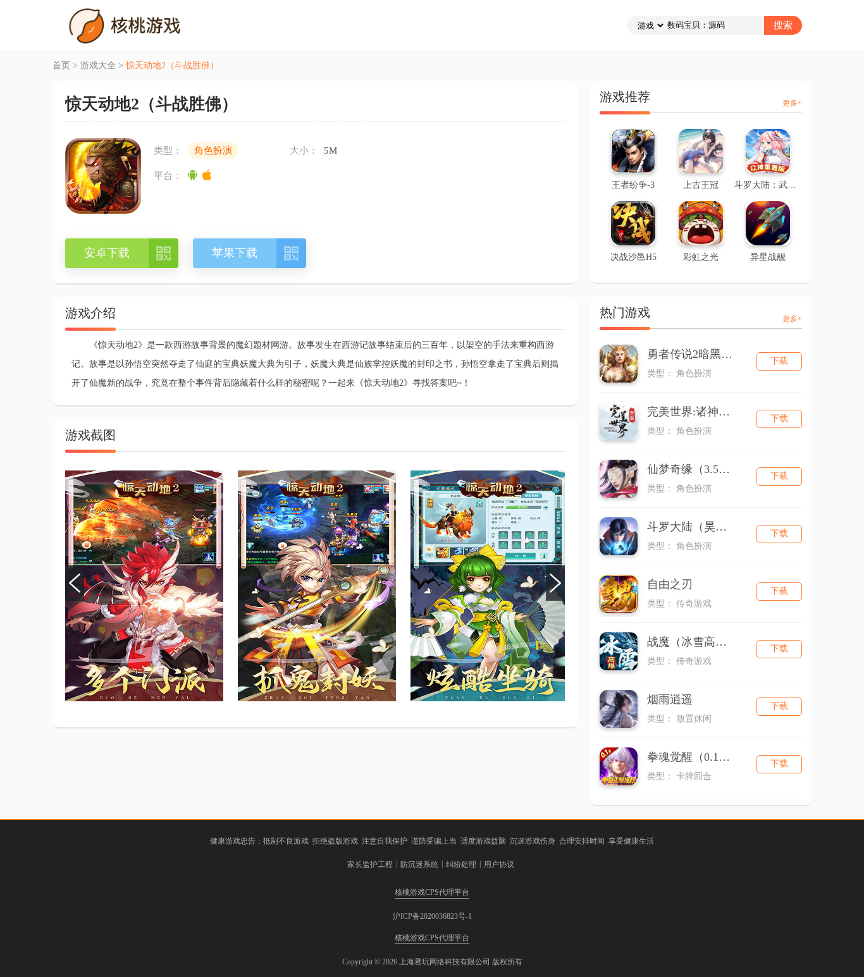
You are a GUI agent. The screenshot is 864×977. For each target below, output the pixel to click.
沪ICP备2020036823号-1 (432, 916)
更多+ (792, 103)
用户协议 (499, 864)
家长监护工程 (370, 864)
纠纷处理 (461, 864)
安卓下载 (107, 253)
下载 (779, 361)
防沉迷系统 (419, 864)
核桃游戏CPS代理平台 (432, 892)
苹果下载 (234, 253)
